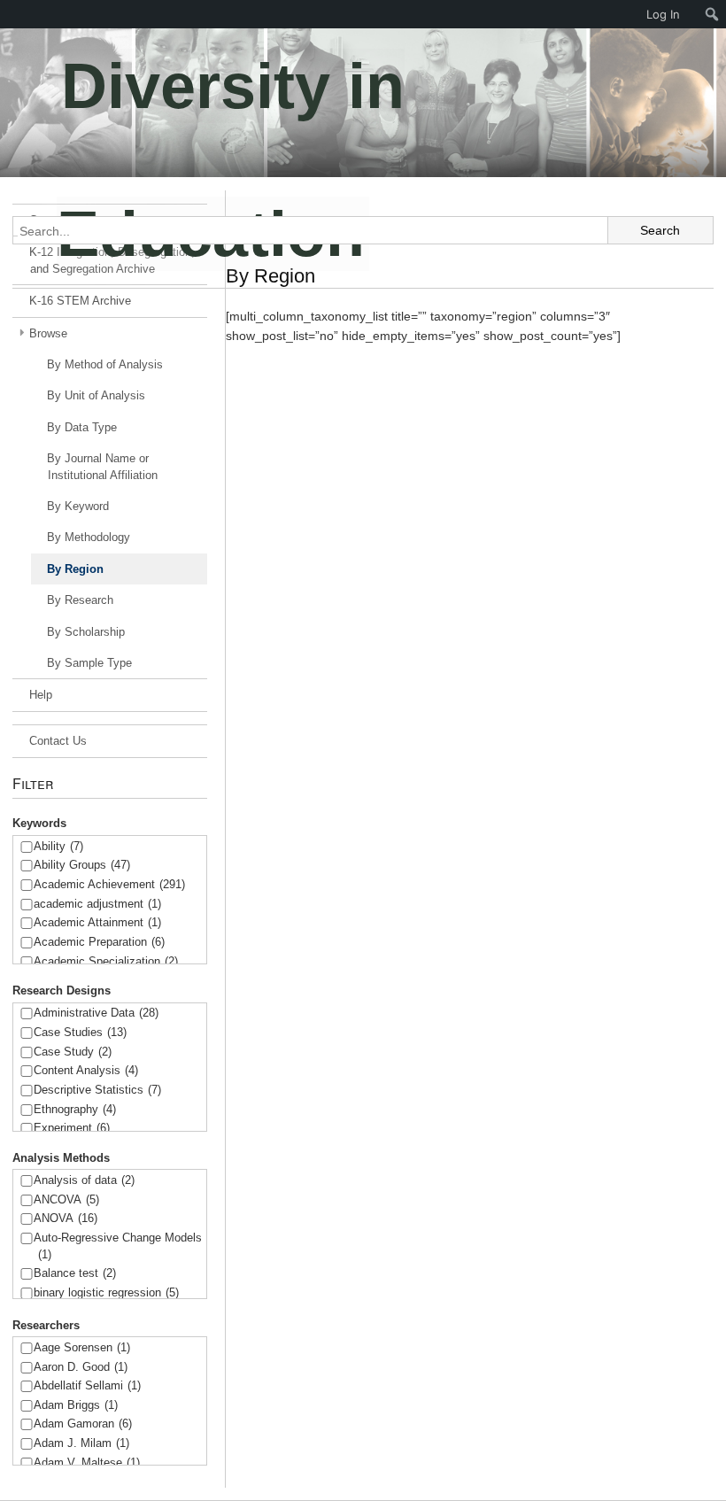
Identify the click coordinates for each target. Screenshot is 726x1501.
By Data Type (82, 427)
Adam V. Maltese (87, 1462)
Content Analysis (86, 1070)
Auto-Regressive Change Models (118, 1246)
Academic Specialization (106, 961)
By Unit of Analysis (96, 395)
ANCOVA (66, 1199)
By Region (75, 569)
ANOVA (65, 1218)
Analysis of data (84, 1180)
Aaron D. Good (80, 1366)
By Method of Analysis (105, 364)
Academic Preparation (99, 941)
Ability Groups (82, 864)
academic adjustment (97, 903)
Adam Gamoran (83, 1423)
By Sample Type (89, 662)
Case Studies (80, 1032)
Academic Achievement (109, 884)
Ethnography (75, 1109)
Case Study (73, 1051)
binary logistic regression (106, 1292)
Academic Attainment (97, 922)
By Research (80, 600)
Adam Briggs (76, 1405)
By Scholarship (86, 631)
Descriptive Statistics (97, 1089)
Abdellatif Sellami (87, 1385)
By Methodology (88, 537)
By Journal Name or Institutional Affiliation (102, 467)
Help (40, 694)
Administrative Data (96, 1012)
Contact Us (58, 740)
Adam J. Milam (81, 1443)
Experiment (72, 1127)
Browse (48, 333)
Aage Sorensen (82, 1347)
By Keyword (78, 506)
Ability (58, 846)
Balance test (75, 1273)
